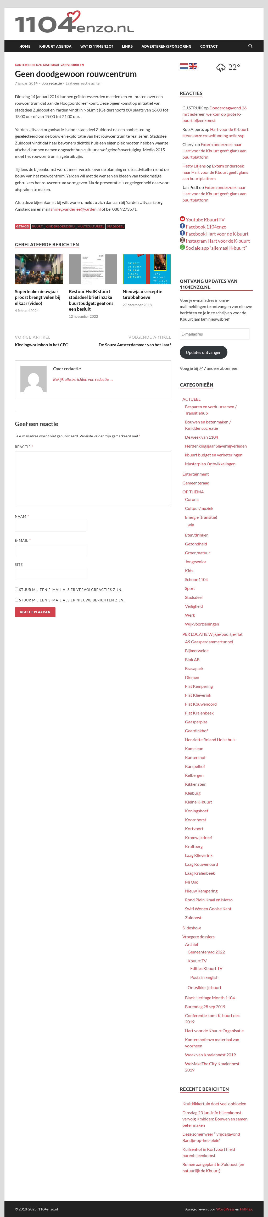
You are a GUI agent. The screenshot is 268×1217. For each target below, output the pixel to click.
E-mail (23, 540)
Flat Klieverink (198, 695)
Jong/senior (195, 561)
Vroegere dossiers (198, 936)
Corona (192, 499)
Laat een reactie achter (83, 83)
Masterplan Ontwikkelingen (210, 463)
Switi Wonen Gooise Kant (208, 908)
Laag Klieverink (199, 855)
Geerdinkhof (196, 730)
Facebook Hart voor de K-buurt (217, 234)
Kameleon (194, 748)
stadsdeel (115, 226)
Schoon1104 (196, 579)
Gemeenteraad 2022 (206, 951)
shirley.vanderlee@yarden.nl (76, 208)
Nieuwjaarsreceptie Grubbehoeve (142, 294)
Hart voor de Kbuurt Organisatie (214, 1030)
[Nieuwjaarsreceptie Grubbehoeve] (147, 271)
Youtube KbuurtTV (205, 219)
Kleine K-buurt (198, 801)
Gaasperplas (196, 721)
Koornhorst (195, 819)
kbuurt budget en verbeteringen (213, 454)
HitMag (246, 1209)
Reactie (24, 447)
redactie (55, 83)
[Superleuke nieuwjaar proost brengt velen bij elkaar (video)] (39, 271)
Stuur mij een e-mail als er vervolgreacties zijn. (70, 590)
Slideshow (191, 927)
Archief (191, 944)
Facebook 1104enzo (205, 227)
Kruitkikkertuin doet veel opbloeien (214, 1103)
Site (19, 564)
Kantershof (195, 757)
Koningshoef (196, 810)
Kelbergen (194, 775)
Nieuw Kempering (201, 890)
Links (127, 46)
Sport (190, 588)
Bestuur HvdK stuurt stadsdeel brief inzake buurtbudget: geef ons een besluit (91, 300)
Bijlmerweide (197, 650)
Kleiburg (192, 792)
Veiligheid (194, 606)
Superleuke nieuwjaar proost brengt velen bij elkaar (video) (37, 297)
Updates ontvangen (203, 352)
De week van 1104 (201, 436)
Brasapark (194, 668)
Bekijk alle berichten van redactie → (83, 379)
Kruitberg (194, 846)
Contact (209, 46)
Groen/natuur (197, 552)
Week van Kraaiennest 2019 (210, 1054)
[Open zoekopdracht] (250, 46)
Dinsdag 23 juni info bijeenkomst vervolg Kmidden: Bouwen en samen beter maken (215, 1118)
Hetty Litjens (194, 165)
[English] (193, 65)
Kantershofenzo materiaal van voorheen (49, 65)
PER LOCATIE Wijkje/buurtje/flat (212, 634)
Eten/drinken (197, 534)
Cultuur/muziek (199, 508)
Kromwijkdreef (198, 837)
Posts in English (204, 977)
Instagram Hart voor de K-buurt (217, 241)
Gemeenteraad (195, 482)
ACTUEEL (191, 399)
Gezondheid (196, 543)
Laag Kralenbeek (200, 872)
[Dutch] (184, 65)
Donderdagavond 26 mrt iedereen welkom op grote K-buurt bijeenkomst (214, 114)
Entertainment (195, 473)
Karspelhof (195, 766)
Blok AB (192, 659)
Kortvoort (194, 828)
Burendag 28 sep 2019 (205, 1006)
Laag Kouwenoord (201, 864)
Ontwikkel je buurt (204, 987)
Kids (189, 570)
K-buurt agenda (55, 46)
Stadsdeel (194, 597)
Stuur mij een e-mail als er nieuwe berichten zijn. (72, 600)
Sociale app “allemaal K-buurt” (216, 248)
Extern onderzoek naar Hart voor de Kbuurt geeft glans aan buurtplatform (214, 150)
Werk (190, 614)
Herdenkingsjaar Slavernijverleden (216, 445)
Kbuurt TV (197, 960)
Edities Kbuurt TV (206, 968)
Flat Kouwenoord (201, 703)
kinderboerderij (60, 226)
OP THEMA (193, 491)
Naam (22, 516)
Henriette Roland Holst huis (210, 739)
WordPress (225, 1209)
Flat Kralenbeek (199, 712)
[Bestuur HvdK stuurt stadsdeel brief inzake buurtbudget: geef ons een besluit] (93, 271)
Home (24, 46)
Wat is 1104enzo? (96, 46)
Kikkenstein (195, 783)
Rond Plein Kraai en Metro (209, 899)
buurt (37, 226)
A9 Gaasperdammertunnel (209, 641)
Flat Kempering (199, 686)
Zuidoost (193, 917)
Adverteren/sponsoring (166, 46)
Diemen (192, 677)
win (191, 524)
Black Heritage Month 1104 (210, 997)
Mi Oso (191, 881)
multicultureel (90, 226)
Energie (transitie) (201, 517)
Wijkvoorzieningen (202, 623)
